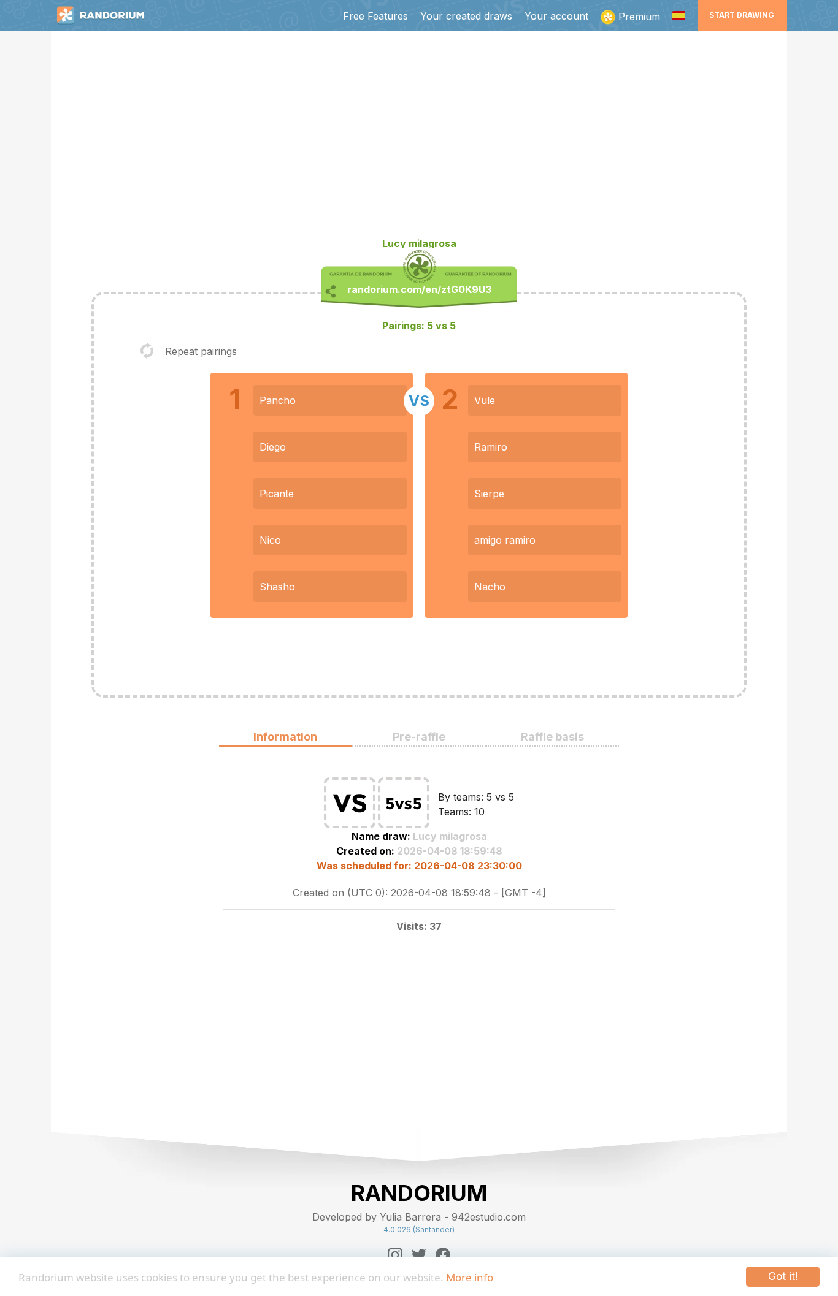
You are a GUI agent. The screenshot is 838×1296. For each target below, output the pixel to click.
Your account (556, 16)
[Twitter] (419, 1255)
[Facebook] (443, 1255)
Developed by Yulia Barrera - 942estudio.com (419, 1217)
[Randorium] (107, 15)
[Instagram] (395, 1255)
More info (469, 1277)
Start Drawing (741, 15)
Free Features (375, 16)
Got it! (783, 1276)
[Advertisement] (419, 138)
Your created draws (466, 16)
